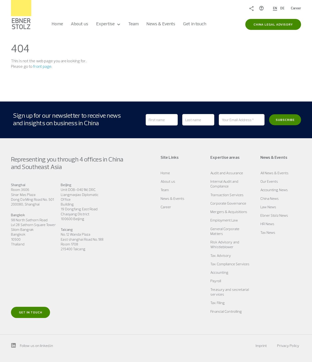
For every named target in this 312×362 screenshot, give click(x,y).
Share (251, 8)
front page (42, 66)
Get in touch (30, 312)
